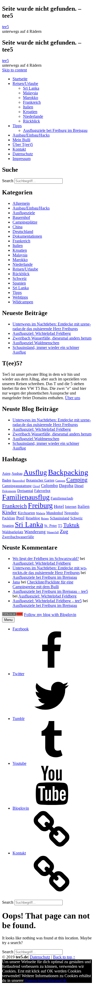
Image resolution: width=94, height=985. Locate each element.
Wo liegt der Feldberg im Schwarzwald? (46, 558)
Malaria (40, 513)
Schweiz (20, 278)
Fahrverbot (42, 491)
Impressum (22, 158)
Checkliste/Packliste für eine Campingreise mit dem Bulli (43, 584)
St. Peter (50, 526)
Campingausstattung (17, 486)
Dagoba (66, 485)
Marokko (30, 97)
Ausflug (35, 472)
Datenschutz (23, 154)
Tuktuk (71, 525)
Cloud (36, 486)
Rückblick (31, 121)
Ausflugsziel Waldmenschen (36, 343)
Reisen (45, 518)
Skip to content (14, 70)
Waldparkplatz (12, 532)
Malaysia (30, 93)
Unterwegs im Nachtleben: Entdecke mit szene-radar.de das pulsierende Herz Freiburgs (52, 326)
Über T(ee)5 (23, 144)
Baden (6, 480)
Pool (20, 517)
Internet (71, 506)
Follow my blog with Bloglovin (50, 614)
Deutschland (23, 231)
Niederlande (33, 116)
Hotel (59, 506)
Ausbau (16, 473)
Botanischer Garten (40, 480)
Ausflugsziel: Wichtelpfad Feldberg (42, 333)
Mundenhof (54, 513)
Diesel (79, 486)
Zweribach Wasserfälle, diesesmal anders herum (52, 338)
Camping (76, 480)
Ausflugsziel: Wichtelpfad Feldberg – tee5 (47, 601)
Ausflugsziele (24, 213)
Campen (60, 480)
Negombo (71, 513)
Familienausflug (26, 497)
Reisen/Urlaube (25, 83)
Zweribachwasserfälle (18, 537)
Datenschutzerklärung (43, 980)
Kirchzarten (26, 513)
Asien (6, 473)
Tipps (17, 126)
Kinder (9, 512)
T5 (60, 526)
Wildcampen (23, 302)
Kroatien (30, 111)
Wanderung (35, 531)
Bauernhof (21, 217)
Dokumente (9, 491)
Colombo (49, 485)
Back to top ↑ (64, 957)
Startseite (20, 79)
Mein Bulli (21, 140)
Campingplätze (25, 222)
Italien (28, 107)
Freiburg (40, 505)
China (17, 227)
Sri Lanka (31, 88)
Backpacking (68, 472)
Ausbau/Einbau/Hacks (31, 135)
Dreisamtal (25, 491)
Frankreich (32, 102)
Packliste (8, 518)
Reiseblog (33, 518)
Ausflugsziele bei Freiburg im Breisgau (55, 130)
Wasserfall (53, 532)
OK (64, 980)
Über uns (72, 398)
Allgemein (21, 203)
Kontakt (19, 149)
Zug (64, 531)
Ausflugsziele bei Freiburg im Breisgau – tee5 (50, 591)
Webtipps (20, 297)
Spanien (19, 283)
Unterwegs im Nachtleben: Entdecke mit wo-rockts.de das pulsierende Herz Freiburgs (50, 570)
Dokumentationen (27, 236)
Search (7, 180)
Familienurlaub (62, 498)
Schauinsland (59, 518)
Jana (16, 582)
